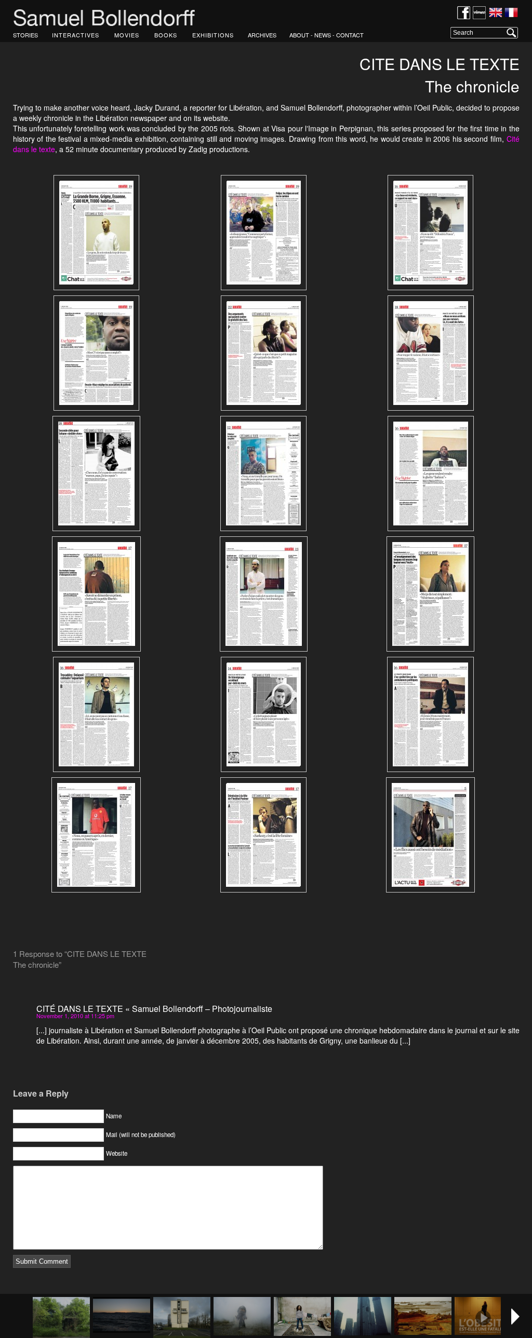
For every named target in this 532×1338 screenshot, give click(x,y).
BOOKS (165, 35)
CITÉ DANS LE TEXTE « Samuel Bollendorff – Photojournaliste (154, 1009)
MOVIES (126, 35)
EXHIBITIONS (213, 35)
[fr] (510, 13)
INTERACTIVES (75, 35)
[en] (495, 13)
